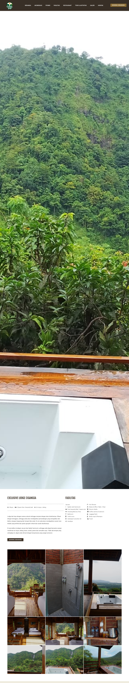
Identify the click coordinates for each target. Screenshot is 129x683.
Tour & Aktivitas (81, 5)
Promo (48, 5)
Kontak (100, 5)
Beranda (28, 5)
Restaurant (67, 5)
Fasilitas (57, 5)
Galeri (92, 5)
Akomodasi (38, 5)
